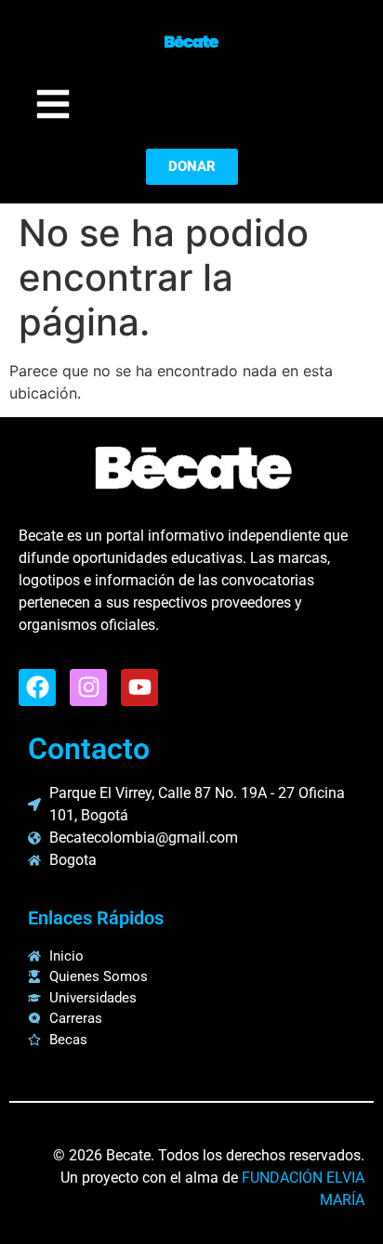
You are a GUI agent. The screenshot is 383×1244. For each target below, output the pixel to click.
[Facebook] (37, 687)
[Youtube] (139, 687)
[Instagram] (88, 687)
